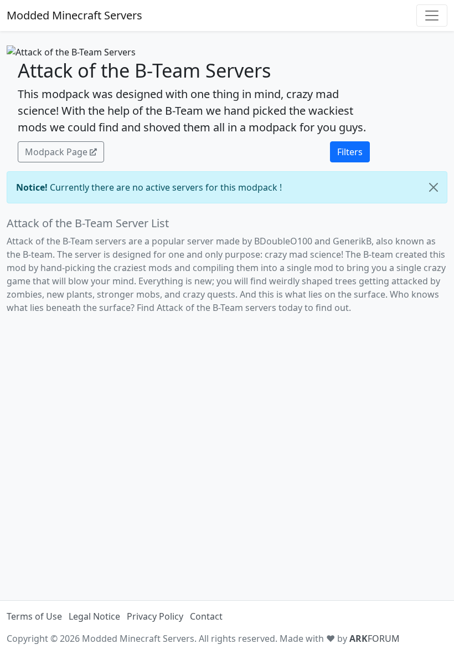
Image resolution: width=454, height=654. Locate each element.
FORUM (374, 638)
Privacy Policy (155, 616)
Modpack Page (56, 152)
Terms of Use (34, 616)
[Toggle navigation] (431, 15)
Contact (206, 616)
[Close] (433, 187)
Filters (350, 152)
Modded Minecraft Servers (74, 15)
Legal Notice (94, 616)
